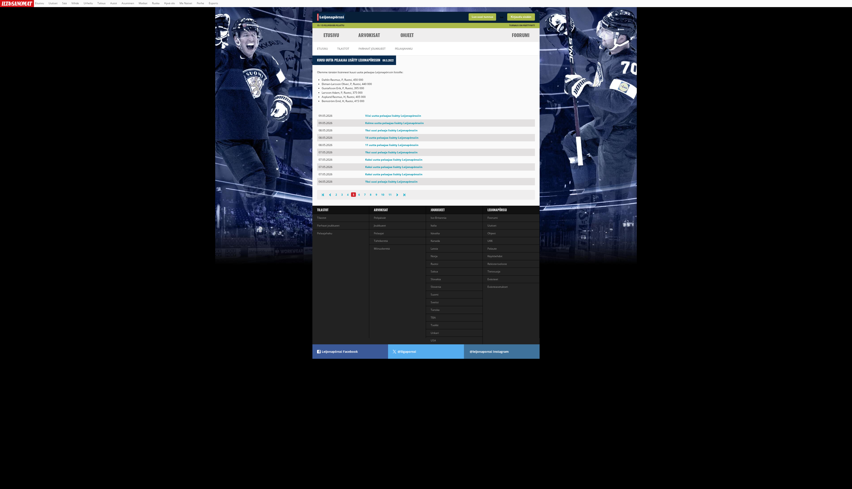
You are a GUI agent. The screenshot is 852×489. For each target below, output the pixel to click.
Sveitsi (435, 302)
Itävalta (435, 233)
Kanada (435, 241)
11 (390, 195)
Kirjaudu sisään (521, 17)
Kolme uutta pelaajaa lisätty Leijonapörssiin (394, 123)
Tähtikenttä (381, 241)
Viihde (75, 3)
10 (382, 195)
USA (433, 340)
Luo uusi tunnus (482, 17)
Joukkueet (380, 225)
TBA (433, 317)
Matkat (143, 3)
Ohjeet (407, 35)
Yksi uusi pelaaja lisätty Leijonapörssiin (391, 130)
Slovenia (436, 287)
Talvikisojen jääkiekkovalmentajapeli (369, 17)
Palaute (492, 248)
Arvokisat (369, 35)
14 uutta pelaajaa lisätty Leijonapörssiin (391, 138)
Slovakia (436, 279)
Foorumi (520, 35)
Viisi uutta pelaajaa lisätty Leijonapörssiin (393, 116)
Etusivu (39, 3)
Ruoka (156, 3)
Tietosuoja (493, 271)
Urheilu (88, 3)
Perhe (200, 3)
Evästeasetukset (497, 287)
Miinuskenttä (382, 248)
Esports (213, 3)
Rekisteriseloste (497, 264)
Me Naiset (185, 3)
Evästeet (492, 279)
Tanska (435, 310)
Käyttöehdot (494, 256)
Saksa (434, 271)
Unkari (435, 333)
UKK (490, 241)
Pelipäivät (380, 218)
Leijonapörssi (497, 209)
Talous (101, 3)
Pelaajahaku (404, 49)
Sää (64, 3)
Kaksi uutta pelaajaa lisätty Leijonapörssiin (393, 160)
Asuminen (128, 3)
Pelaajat (379, 233)
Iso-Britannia (438, 218)
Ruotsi (434, 264)
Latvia (434, 248)
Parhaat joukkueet (372, 49)
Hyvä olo (169, 3)
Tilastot (343, 49)
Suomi (434, 294)
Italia (434, 225)
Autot (113, 3)
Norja (434, 256)
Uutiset (53, 3)
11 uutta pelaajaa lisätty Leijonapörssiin (391, 145)
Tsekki (434, 325)
